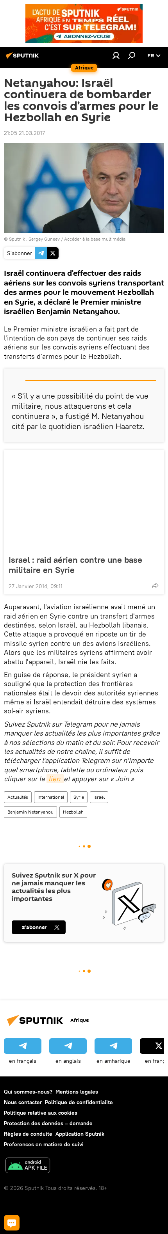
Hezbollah (73, 812)
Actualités (17, 797)
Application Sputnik (79, 1133)
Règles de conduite (28, 1133)
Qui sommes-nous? (28, 1091)
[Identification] (116, 55)
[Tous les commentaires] (12, 1222)
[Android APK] (27, 1166)
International (51, 797)
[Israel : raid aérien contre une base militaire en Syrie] (84, 500)
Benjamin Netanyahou (30, 812)
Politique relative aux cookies (40, 1112)
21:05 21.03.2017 (24, 133)
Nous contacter (23, 1102)
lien (55, 778)
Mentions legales (76, 1091)
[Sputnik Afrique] (23, 58)
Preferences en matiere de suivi (44, 1144)
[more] (155, 585)
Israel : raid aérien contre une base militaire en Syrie (75, 565)
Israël (99, 797)
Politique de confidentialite (79, 1102)
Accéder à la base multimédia (94, 239)
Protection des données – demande (48, 1123)
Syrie (78, 797)
